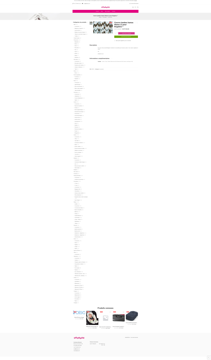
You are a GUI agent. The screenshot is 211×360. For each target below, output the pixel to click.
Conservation (77, 217)
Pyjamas (76, 269)
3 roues (76, 183)
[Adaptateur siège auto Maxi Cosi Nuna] (135, 22)
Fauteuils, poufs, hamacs (79, 65)
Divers (76, 45)
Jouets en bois (77, 117)
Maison (100, 17)
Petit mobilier (77, 167)
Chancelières (77, 191)
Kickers (76, 53)
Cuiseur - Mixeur (78, 219)
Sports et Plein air (77, 250)
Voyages (75, 302)
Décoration (76, 59)
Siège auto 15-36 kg (78, 287)
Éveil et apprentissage (79, 109)
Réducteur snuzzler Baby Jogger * (92, 326)
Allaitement (77, 96)
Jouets (75, 102)
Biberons (76, 211)
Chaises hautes (76, 38)
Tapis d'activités (77, 90)
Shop (102, 11)
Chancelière (77, 281)
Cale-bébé (76, 140)
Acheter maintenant (126, 36)
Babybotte (76, 41)
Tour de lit (76, 154)
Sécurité (75, 225)
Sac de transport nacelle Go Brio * (119, 326)
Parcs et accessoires (78, 86)
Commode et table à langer (80, 162)
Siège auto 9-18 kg (78, 289)
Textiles (76, 36)
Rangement (77, 133)
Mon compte (107, 11)
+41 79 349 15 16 (77, 3)
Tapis (76, 69)
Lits (75, 164)
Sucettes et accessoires (79, 179)
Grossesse (76, 92)
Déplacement (77, 295)
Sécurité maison (77, 236)
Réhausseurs (77, 283)
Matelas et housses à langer (80, 32)
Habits (76, 100)
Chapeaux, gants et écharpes (80, 262)
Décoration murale (78, 63)
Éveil (75, 80)
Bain (74, 24)
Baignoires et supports (79, 28)
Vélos (75, 252)
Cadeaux (76, 260)
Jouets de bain (77, 30)
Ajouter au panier (126, 33)
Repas (75, 202)
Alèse (76, 138)
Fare (75, 49)
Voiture (75, 277)
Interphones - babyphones (79, 233)
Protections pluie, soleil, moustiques (81, 196)
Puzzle (76, 131)
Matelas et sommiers (78, 150)
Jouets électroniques (78, 115)
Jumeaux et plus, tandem (79, 193)
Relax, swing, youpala (79, 88)
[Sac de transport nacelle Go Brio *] (119, 318)
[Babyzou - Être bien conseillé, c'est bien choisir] (105, 7)
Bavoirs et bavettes (78, 209)
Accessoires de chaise (79, 207)
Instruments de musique (79, 111)
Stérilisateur (77, 221)
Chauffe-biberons (78, 215)
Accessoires (110, 17)
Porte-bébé (77, 298)
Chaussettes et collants (79, 264)
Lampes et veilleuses (78, 67)
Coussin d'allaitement (78, 98)
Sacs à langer (77, 200)
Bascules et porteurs (78, 105)
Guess (76, 51)
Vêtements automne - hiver (80, 273)
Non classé (76, 171)
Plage (76, 55)
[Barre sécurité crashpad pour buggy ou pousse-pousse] (105, 318)
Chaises (76, 213)
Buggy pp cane (77, 189)
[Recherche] (137, 7)
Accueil (97, 11)
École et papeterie (77, 74)
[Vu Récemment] (208, 357)
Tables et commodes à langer (80, 34)
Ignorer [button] (135, 0)
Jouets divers (77, 113)
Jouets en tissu (77, 119)
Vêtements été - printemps (79, 275)
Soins (75, 238)
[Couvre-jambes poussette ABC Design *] (132, 316)
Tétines (76, 223)
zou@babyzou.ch (87, 3)
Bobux (76, 43)
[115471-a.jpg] (91, 23)
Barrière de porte (78, 229)
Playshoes (76, 57)
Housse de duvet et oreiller (79, 148)
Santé (76, 248)
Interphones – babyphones (79, 235)
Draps (76, 144)
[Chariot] (133, 7)
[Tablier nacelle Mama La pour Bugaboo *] (137, 22)
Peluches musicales (78, 129)
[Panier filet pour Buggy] (79, 313)
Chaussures (76, 40)
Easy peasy (77, 47)
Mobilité (75, 169)
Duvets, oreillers (77, 146)
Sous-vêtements (78, 271)
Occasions (76, 173)
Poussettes (105, 17)
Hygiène (76, 244)
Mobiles (76, 125)
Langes (76, 246)
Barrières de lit (77, 231)
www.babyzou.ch (77, 350)
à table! (76, 204)
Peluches (76, 127)
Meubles (75, 158)
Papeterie (76, 78)
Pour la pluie (77, 267)
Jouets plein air (77, 121)
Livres (76, 123)
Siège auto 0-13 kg (78, 285)
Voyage (75, 291)
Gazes (76, 242)
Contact (113, 11)
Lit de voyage (77, 297)
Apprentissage (77, 84)
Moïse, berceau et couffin (79, 165)
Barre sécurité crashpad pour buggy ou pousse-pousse (105, 327)
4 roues (76, 185)
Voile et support (77, 156)
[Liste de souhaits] (94, 23)
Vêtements (76, 256)
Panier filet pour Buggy (79, 317)
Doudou (76, 107)
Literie (75, 134)
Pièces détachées (78, 194)
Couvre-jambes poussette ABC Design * (132, 322)
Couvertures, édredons (79, 142)
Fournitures (77, 76)
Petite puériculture (77, 175)
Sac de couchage (78, 152)
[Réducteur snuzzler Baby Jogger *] (92, 318)
